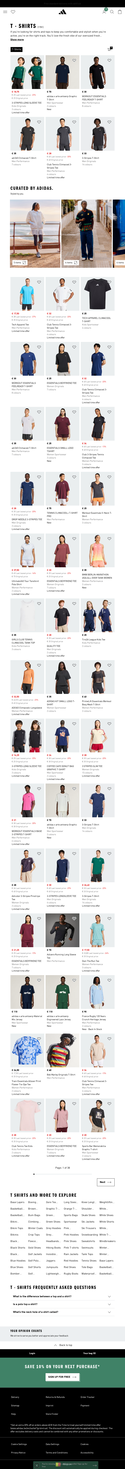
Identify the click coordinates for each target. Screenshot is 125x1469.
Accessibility (87, 1453)
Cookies (85, 1444)
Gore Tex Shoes (51, 1202)
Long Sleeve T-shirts (70, 1202)
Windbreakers (107, 1241)
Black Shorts (17, 1248)
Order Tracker (88, 1397)
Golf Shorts (34, 1267)
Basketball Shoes (16, 1209)
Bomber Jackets (15, 1274)
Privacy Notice (18, 1453)
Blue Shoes (16, 1267)
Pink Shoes (70, 1241)
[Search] (112, 12)
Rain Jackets (71, 1254)
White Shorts (106, 1222)
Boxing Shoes (32, 1202)
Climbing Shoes (33, 1222)
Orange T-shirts (69, 1209)
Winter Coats (35, 1228)
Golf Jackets (35, 1254)
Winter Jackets (103, 1248)
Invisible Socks (51, 1254)
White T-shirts (104, 1235)
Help (13, 1414)
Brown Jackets (32, 1209)
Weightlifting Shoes (106, 1202)
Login (32, 1353)
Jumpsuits (52, 1267)
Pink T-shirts (71, 1248)
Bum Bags (34, 1215)
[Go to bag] (120, 12)
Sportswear (70, 1222)
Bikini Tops (16, 1228)
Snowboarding (90, 1235)
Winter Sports (103, 1254)
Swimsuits (87, 1248)
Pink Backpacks (70, 1228)
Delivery (15, 1397)
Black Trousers (15, 1254)
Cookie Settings (19, 1444)
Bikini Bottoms (15, 1222)
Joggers (50, 1261)
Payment (85, 1406)
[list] (57, 49)
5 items (17, 263)
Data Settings (52, 1444)
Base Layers (17, 1202)
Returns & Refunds (55, 1397)
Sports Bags (71, 1215)
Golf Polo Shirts (33, 1261)
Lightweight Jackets (53, 1274)
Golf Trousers (33, 1274)
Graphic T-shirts (52, 1209)
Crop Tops (34, 1235)
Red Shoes (70, 1267)
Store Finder (52, 1414)
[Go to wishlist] (13, 12)
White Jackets (103, 1209)
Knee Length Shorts (89, 1202)
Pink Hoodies (71, 1235)
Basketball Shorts (16, 1215)
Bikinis (14, 1235)
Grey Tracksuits (52, 1235)
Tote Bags (87, 1267)
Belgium (67, 1464)
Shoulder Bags (87, 1209)
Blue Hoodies (18, 1261)
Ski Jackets (88, 1222)
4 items (68, 263)
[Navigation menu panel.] (5, 12)
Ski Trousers (89, 1228)
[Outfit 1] (35, 233)
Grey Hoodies (53, 1228)
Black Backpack (16, 1241)
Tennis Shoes (89, 1261)
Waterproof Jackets (88, 1274)
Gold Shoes (34, 1248)
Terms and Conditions (57, 1453)
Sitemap (15, 1406)
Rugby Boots (71, 1274)
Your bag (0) (89, 1353)
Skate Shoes (88, 1215)
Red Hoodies (71, 1261)
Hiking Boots (53, 1248)
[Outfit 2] (86, 233)
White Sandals (104, 1228)
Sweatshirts (88, 1241)
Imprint (49, 1406)
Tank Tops (87, 1254)
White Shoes (106, 1215)
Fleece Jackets (32, 1241)
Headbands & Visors (52, 1241)
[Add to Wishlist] (39, 61)
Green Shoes (53, 1222)
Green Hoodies (50, 1215)
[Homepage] (62, 13)
